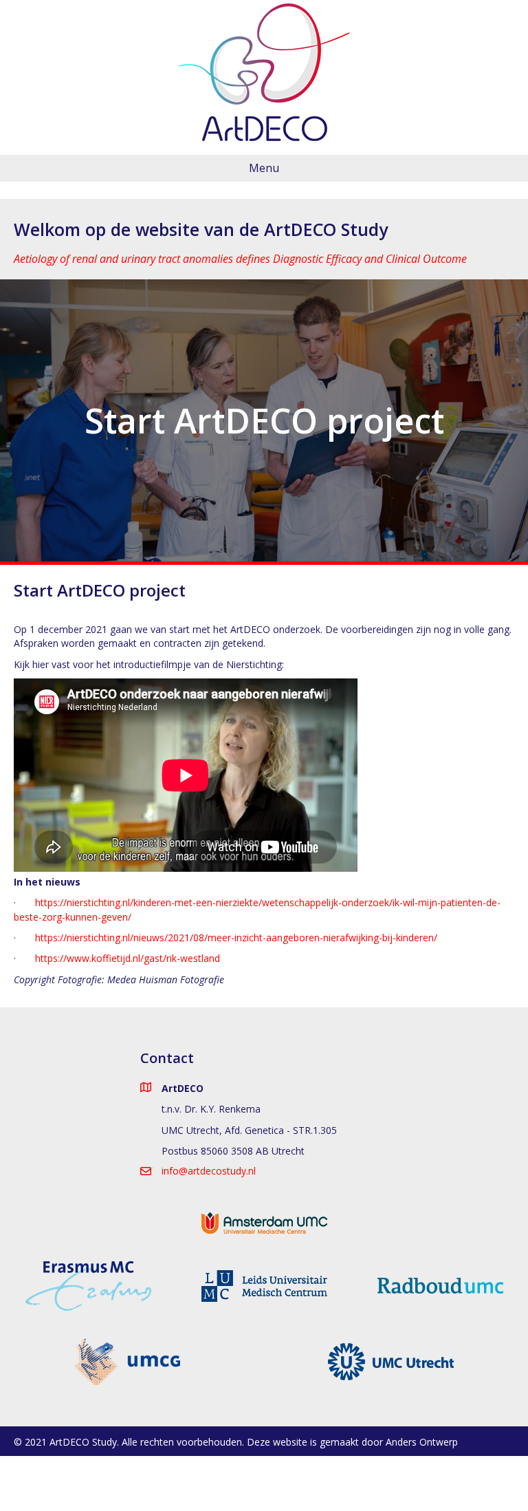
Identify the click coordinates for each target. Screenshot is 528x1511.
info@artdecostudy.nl (209, 1170)
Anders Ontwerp (422, 1441)
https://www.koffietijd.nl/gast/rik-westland (127, 958)
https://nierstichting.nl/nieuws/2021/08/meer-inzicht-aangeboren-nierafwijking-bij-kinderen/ (236, 937)
